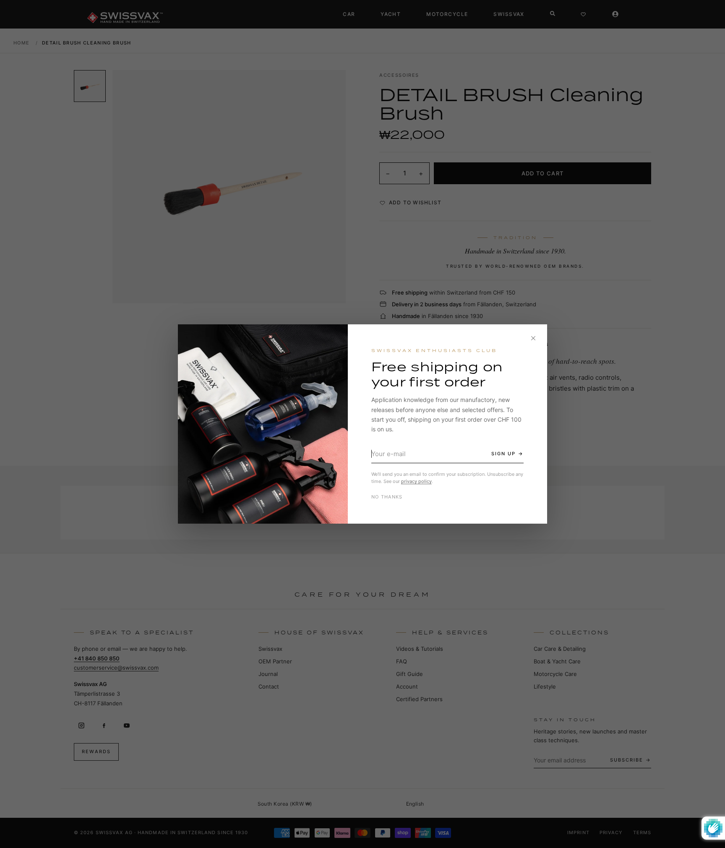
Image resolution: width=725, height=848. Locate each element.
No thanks (387, 497)
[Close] (533, 338)
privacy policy (416, 481)
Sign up (503, 454)
